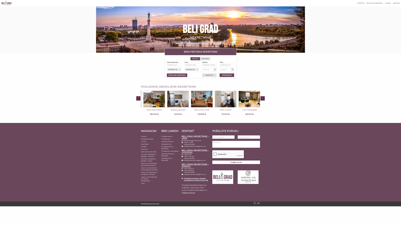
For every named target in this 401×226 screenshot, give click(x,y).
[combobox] (174, 65)
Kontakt (396, 3)
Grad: (186, 62)
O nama (388, 3)
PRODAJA (195, 58)
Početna (361, 3)
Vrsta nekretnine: (172, 62)
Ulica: (221, 62)
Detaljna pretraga (375, 3)
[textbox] (175, 65)
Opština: (205, 62)
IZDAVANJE (205, 58)
